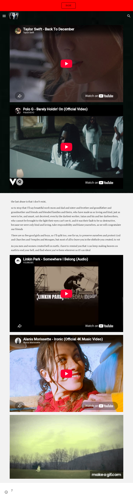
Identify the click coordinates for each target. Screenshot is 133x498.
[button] (4, 16)
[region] (66, 5)
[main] (66, 226)
